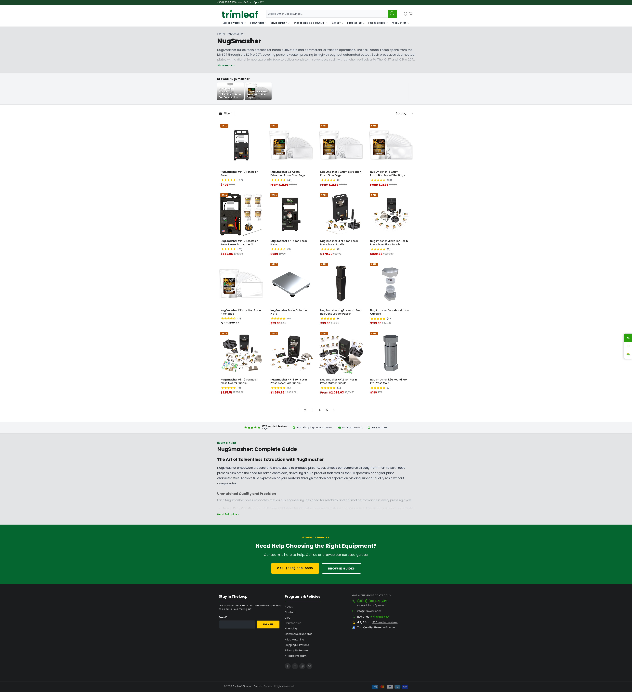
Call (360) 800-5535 (295, 568)
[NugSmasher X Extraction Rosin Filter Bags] (241, 283)
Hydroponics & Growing (308, 23)
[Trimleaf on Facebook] (288, 666)
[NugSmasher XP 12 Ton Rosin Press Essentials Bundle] (291, 353)
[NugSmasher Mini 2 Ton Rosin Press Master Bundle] (241, 353)
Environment (279, 23)
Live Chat (363, 617)
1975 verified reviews (385, 622)
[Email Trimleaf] (309, 666)
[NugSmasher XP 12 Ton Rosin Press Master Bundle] (341, 353)
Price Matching (294, 639)
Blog (287, 618)
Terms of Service (262, 686)
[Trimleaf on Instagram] (302, 666)
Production (399, 23)
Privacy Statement (297, 650)
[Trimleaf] (240, 14)
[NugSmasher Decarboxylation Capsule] (391, 283)
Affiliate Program (295, 656)
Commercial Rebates (298, 634)
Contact (290, 612)
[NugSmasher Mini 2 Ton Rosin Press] (241, 145)
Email (223, 617)
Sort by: (401, 113)
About (289, 607)
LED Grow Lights (233, 23)
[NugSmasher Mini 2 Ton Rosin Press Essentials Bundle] (391, 214)
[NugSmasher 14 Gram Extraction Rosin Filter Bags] (391, 145)
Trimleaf (237, 686)
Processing (354, 23)
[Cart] (411, 14)
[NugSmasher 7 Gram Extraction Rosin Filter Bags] (341, 145)
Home (221, 34)
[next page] (334, 410)
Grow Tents (257, 23)
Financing (291, 628)
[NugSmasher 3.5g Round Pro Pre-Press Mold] (391, 353)
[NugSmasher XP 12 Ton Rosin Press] (291, 214)
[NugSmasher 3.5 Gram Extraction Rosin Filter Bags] (291, 145)
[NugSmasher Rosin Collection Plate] (291, 283)
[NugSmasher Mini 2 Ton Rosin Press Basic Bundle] (341, 214)
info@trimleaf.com (369, 611)
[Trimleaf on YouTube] (295, 666)
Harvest (336, 23)
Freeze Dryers (376, 23)
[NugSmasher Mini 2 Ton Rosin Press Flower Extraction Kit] (241, 214)
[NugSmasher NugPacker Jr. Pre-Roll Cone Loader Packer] (341, 283)
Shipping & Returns (297, 645)
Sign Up (268, 624)
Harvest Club (293, 623)
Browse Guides (341, 568)
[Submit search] (392, 14)
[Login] (405, 14)
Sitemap (247, 686)
